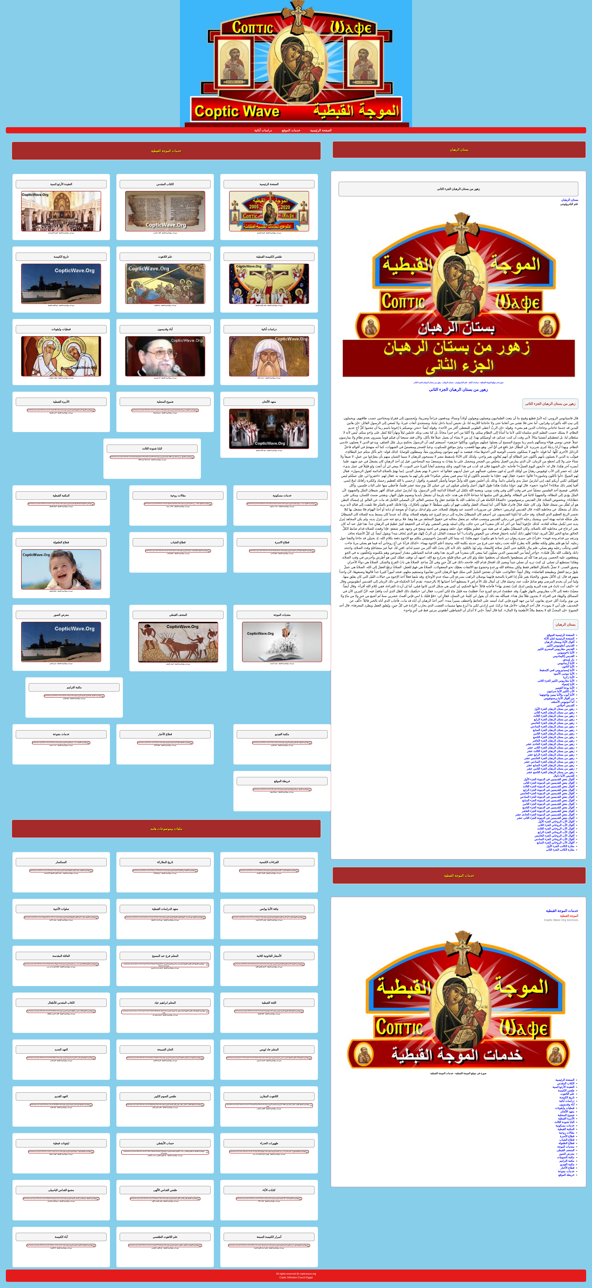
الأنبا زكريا (568, 677)
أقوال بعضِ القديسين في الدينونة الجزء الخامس (547, 793)
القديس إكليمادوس (563, 656)
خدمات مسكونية (565, 1125)
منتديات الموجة (565, 1146)
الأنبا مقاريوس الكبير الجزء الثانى (556, 680)
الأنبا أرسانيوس (565, 663)
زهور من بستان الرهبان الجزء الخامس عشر (549, 758)
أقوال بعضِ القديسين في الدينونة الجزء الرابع (548, 789)
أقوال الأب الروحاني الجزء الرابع (556, 832)
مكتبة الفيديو (567, 1164)
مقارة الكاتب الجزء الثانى (560, 849)
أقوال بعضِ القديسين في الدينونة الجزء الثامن (548, 803)
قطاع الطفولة (566, 1143)
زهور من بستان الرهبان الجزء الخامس (552, 722)
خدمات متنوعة (566, 1171)
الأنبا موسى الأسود (563, 673)
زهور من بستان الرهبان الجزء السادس (552, 726)
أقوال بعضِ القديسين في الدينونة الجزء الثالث (548, 786)
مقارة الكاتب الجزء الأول (560, 846)
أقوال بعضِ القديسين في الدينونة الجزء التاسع (548, 807)
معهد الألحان (567, 1111)
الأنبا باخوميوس (565, 652)
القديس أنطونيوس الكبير (560, 645)
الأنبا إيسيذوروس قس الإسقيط (556, 670)
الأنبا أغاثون (568, 666)
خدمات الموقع (291, 130)
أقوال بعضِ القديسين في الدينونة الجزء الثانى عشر (545, 817)
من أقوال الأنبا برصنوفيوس (559, 698)
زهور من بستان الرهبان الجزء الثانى (554, 712)
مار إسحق (568, 659)
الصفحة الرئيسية (321, 130)
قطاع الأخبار (567, 1167)
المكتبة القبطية (566, 1129)
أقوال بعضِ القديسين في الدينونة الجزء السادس (547, 796)
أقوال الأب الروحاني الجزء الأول (556, 821)
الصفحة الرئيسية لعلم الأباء (559, 638)
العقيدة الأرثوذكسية (563, 1086)
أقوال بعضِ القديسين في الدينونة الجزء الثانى (548, 782)
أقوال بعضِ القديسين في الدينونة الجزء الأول (549, 779)
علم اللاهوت (567, 1093)
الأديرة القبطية (566, 1118)
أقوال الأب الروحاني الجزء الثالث (555, 828)
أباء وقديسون (566, 1104)
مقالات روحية (566, 1132)
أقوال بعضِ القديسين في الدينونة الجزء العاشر (548, 811)
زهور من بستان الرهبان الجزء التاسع (553, 737)
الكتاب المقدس (565, 1083)
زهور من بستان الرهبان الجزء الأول (554, 708)
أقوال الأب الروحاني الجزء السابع (555, 842)
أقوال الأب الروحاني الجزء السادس (554, 839)
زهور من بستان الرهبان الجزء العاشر (553, 740)
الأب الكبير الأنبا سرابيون (560, 691)
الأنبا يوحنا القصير (564, 687)
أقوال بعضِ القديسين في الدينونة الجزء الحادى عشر (544, 814)
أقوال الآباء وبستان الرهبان (559, 641)
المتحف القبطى (565, 1150)
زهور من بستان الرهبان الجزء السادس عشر (549, 761)
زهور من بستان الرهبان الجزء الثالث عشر (550, 751)
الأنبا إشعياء (568, 684)
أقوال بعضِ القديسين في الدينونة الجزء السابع (548, 800)
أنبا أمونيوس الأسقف (562, 701)
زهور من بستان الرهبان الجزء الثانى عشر (550, 747)
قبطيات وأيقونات (564, 1108)
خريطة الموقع (566, 1174)
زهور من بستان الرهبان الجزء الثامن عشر (550, 768)
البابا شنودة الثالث (564, 1122)
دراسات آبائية (263, 130)
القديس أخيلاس (565, 705)
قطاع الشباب (566, 1139)
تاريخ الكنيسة (566, 1097)
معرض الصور (566, 1153)
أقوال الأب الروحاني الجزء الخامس (554, 835)
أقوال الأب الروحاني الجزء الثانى (556, 825)
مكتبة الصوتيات (565, 1157)
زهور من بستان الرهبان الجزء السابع (553, 730)
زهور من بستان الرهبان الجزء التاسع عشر (550, 772)
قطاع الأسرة (567, 1136)
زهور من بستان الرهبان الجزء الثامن (553, 733)
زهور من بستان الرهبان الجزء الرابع (554, 719)
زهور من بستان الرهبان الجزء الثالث (553, 715)
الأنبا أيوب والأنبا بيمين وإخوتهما (557, 694)
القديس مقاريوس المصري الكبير (555, 649)
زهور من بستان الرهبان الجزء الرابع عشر (550, 754)
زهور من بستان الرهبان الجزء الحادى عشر (550, 744)
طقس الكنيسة (566, 1090)
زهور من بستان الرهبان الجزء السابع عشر (550, 765)
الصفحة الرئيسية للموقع (560, 635)
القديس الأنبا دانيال (563, 775)
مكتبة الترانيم (566, 1160)
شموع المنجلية (566, 1115)
